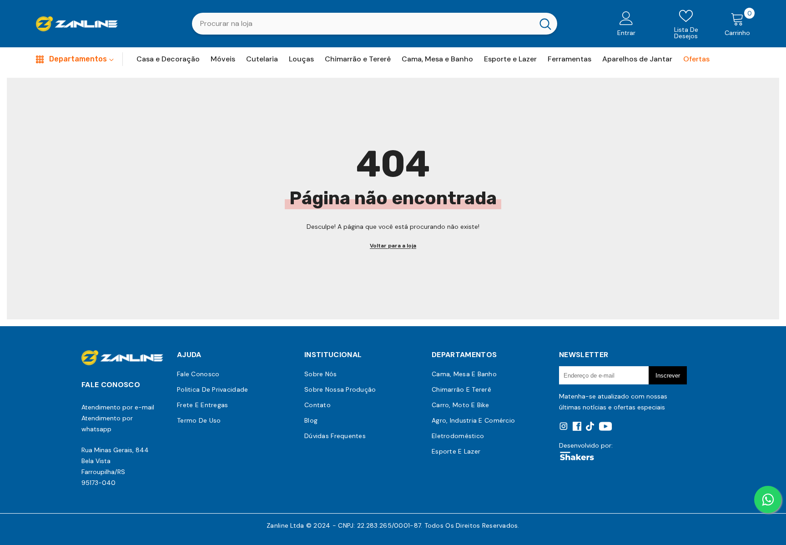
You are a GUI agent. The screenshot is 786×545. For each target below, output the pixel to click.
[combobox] (363, 24)
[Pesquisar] (374, 24)
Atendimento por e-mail (117, 407)
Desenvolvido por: (586, 445)
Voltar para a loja (393, 245)
